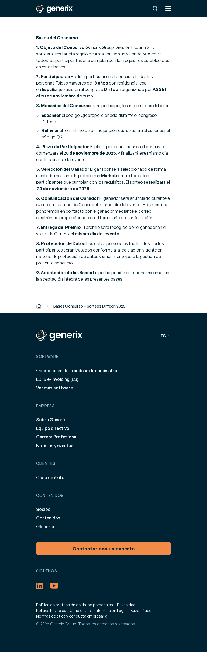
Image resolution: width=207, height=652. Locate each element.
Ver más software (54, 387)
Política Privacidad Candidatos (63, 610)
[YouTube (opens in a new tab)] (54, 586)
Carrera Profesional (56, 437)
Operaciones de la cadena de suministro (76, 370)
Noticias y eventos (55, 445)
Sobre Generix (51, 419)
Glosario (45, 526)
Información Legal (110, 610)
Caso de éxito (50, 477)
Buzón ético (140, 610)
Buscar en (155, 8)
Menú (168, 8)
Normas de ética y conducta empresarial (72, 616)
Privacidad (126, 604)
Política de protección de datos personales (74, 604)
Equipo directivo (52, 428)
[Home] (39, 306)
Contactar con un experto (104, 549)
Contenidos (48, 518)
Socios (43, 509)
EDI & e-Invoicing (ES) (57, 379)
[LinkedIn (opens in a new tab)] (39, 586)
